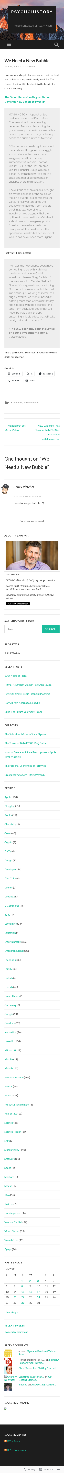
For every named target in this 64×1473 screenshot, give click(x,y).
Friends (8, 986)
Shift (7, 1140)
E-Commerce (11, 905)
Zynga (7, 1249)
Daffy (7, 851)
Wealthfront (11, 1240)
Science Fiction (12, 1131)
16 (30, 1291)
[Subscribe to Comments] (5, 1449)
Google (8, 1014)
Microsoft (10, 1050)
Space (7, 1167)
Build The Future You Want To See (23, 711)
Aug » (14, 1312)
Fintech (8, 977)
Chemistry (10, 824)
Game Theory (12, 995)
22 (22, 1297)
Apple (7, 796)
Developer (10, 869)
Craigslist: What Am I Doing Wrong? (24, 774)
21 (14, 1297)
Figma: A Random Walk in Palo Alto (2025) (28, 684)
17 (38, 1291)
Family (8, 968)
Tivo (7, 1194)
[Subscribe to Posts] (5, 1441)
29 (22, 1302)
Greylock (9, 1023)
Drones (8, 887)
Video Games (12, 1231)
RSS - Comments (16, 1449)
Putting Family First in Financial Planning (27, 693)
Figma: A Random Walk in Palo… (39, 1361)
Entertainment (31, 402)
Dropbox (9, 896)
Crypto (8, 842)
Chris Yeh (24, 1368)
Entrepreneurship (14, 950)
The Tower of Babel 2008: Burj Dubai (25, 743)
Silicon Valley (11, 1149)
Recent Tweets (14, 1325)
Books (8, 815)
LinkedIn (9, 1041)
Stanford (9, 1176)
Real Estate (10, 1113)
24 (38, 1297)
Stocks (8, 1185)
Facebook (10, 959)
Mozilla (8, 1068)
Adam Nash (28, 66)
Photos (8, 1086)
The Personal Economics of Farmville (25, 765)
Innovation (10, 1032)
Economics (16, 402)
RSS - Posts (13, 1441)
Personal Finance (13, 1077)
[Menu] (9, 44)
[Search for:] (31, 629)
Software (9, 1158)
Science (8, 1122)
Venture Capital (13, 1222)
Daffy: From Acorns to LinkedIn (22, 702)
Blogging (9, 805)
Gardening (10, 1005)
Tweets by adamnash (16, 1331)
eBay (7, 914)
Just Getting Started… (45, 1368)
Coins (7, 833)
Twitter (8, 1203)
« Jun (7, 1312)
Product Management (16, 1104)
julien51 (23, 1384)
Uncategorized (12, 1212)
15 (22, 1291)
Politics (8, 1095)
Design (8, 860)
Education (10, 932)
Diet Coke (10, 878)
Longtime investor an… (31, 1376)
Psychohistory (32, 11)
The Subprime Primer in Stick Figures (25, 734)
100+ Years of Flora (15, 675)
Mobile (8, 1059)
